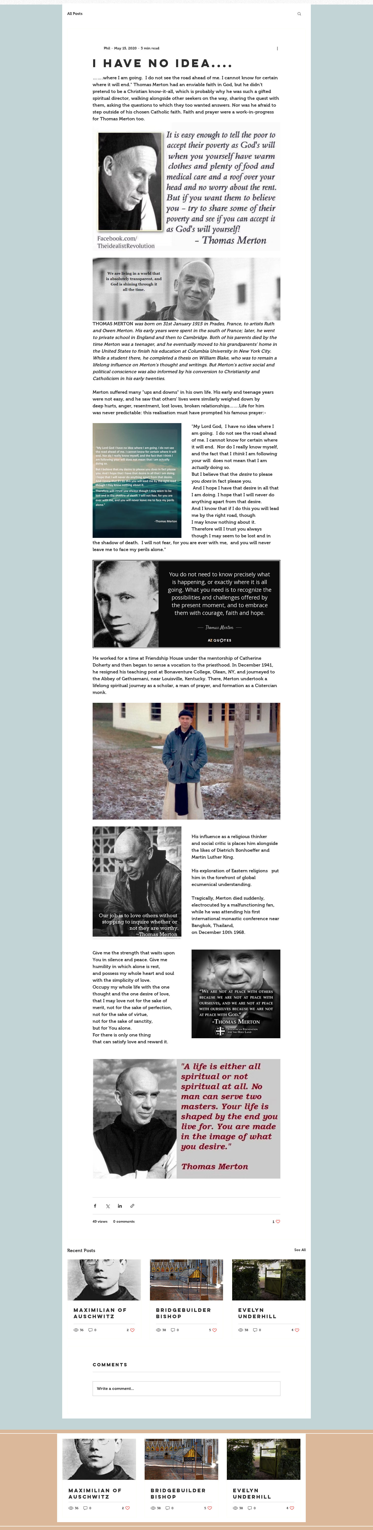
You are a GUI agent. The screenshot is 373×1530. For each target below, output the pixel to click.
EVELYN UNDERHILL (257, 1313)
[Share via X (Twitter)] (107, 1205)
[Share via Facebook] (95, 1205)
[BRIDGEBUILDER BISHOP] (186, 1279)
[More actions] (277, 48)
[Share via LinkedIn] (119, 1205)
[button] (299, 13)
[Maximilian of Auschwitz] (104, 1279)
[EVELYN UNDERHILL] (269, 1279)
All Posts (74, 13)
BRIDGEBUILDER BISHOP (184, 1313)
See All (300, 1250)
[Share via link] (132, 1205)
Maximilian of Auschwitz (100, 1313)
